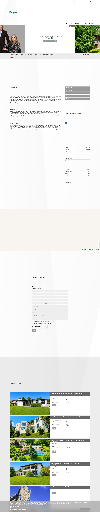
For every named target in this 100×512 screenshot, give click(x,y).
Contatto (91, 23)
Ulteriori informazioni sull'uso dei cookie (18, 509)
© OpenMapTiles (90, 249)
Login (87, 1)
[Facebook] (66, 123)
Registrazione (91, 1)
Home (60, 23)
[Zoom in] (98, 244)
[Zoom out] (98, 245)
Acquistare (65, 23)
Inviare (34, 330)
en (77, 1)
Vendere (72, 23)
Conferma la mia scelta (85, 509)
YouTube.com (50, 38)
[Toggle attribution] (98, 249)
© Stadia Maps (86, 249)
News (82, 23)
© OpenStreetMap (95, 249)
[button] (1, 39)
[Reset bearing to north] (98, 247)
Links (86, 23)
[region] (50, 230)
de (75, 1)
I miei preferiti (81, 1)
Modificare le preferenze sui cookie (50, 40)
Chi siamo (77, 23)
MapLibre (81, 249)
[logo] (11, 12)
